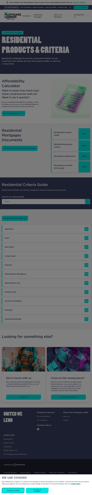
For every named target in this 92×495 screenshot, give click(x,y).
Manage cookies (13, 490)
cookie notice (75, 484)
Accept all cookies (37, 490)
